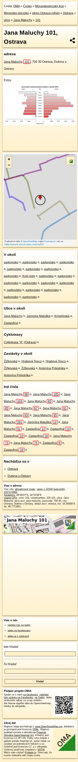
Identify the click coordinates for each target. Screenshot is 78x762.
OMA (16, 6)
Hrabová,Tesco (31, 361)
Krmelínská (61, 316)
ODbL (36, 729)
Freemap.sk (49, 241)
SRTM (40, 749)
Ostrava (68, 13)
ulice (7, 20)
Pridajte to (30, 752)
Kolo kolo (28, 276)
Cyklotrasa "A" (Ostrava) (20, 342)
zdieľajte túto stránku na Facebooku (26, 696)
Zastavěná (11, 323)
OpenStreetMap (30, 241)
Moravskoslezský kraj (49, 6)
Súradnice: (10, 495)
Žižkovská (10, 361)
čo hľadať (10, 664)
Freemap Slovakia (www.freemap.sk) (25, 734)
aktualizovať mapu (25, 489)
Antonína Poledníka (52, 368)
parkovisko (11, 262)
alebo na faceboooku (19, 630)
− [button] (9, 165)
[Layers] (70, 160)
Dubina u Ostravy (19, 476)
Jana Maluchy (22, 20)
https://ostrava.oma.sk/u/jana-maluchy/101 (24, 244)
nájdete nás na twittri (19, 625)
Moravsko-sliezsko (16, 13)
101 (38, 20)
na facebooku (30, 694)
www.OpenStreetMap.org (48, 726)
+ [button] (9, 159)
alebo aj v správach (18, 636)
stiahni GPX (10, 497)
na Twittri (39, 697)
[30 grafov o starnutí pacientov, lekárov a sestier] (40, 124)
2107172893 (10, 492)
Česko (27, 6)
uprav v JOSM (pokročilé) (51, 489)
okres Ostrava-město (46, 13)
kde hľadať (11, 646)
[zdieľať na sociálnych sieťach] (72, 40)
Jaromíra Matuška (38, 316)
